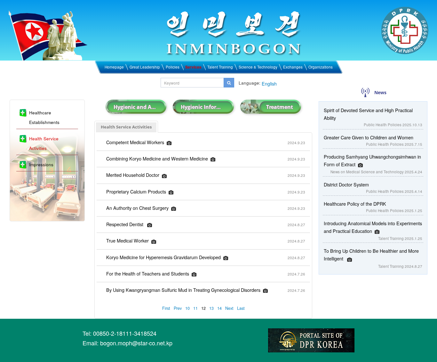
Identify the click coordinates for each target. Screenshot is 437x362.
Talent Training (220, 67)
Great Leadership (145, 67)
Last (241, 308)
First (166, 308)
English (269, 83)
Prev (178, 308)
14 (219, 308)
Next (229, 308)
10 (187, 308)
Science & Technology (258, 67)
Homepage (114, 67)
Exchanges (293, 67)
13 (211, 308)
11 (195, 308)
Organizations (320, 67)
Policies (172, 67)
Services (193, 67)
